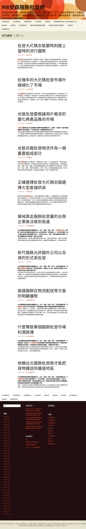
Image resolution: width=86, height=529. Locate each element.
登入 (27, 439)
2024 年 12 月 (6, 469)
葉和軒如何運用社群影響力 (56, 25)
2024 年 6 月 (6, 485)
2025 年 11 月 (6, 440)
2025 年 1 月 (6, 466)
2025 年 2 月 (6, 464)
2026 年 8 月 (6, 417)
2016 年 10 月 (6, 508)
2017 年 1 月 (6, 500)
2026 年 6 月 (6, 422)
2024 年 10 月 (6, 474)
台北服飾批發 (16, 21)
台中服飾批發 (5, 21)
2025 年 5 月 (6, 456)
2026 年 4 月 (6, 427)
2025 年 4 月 (6, 458)
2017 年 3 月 (6, 495)
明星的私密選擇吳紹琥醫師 (37, 25)
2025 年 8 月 (6, 448)
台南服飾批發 (28, 21)
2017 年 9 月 (6, 490)
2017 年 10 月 (6, 487)
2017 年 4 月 (6, 492)
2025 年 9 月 (6, 445)
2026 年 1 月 (6, 435)
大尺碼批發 (38, 21)
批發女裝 (4, 25)
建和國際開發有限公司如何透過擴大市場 (65, 21)
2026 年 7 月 (6, 419)
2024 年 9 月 (6, 477)
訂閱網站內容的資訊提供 (32, 442)
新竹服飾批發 (23, 25)
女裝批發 (47, 21)
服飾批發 (25, 524)
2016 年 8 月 (6, 513)
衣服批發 (70, 25)
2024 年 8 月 (6, 479)
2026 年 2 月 (6, 432)
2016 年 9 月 (6, 511)
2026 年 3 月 (6, 430)
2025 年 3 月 (6, 461)
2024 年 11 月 (6, 472)
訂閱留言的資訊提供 (31, 445)
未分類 (29, 262)
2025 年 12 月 (6, 438)
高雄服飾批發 (5, 29)
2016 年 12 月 (6, 503)
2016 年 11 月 (6, 506)
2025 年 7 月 (6, 451)
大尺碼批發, (48, 524)
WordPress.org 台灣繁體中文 (33, 447)
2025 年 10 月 (6, 443)
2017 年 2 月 (6, 498)
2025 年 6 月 (6, 453)
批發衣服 (12, 25)
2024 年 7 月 (6, 482)
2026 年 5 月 (6, 424)
